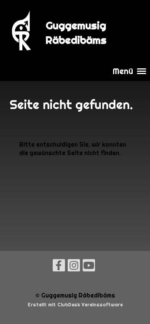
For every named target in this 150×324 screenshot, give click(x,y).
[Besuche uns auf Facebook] (59, 267)
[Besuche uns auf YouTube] (89, 267)
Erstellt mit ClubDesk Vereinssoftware (75, 304)
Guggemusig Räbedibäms (76, 32)
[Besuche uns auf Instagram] (74, 267)
